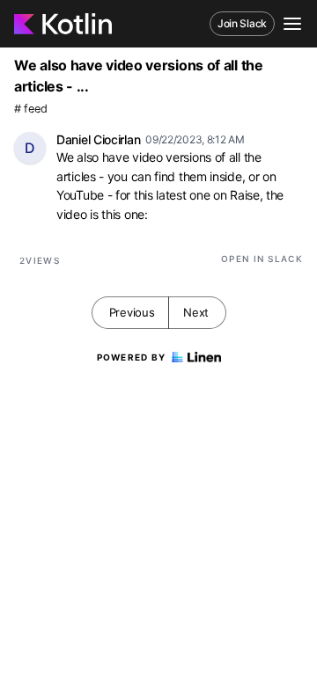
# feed (30, 108)
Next (196, 312)
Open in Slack (262, 258)
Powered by (131, 357)
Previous (132, 312)
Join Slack (242, 23)
